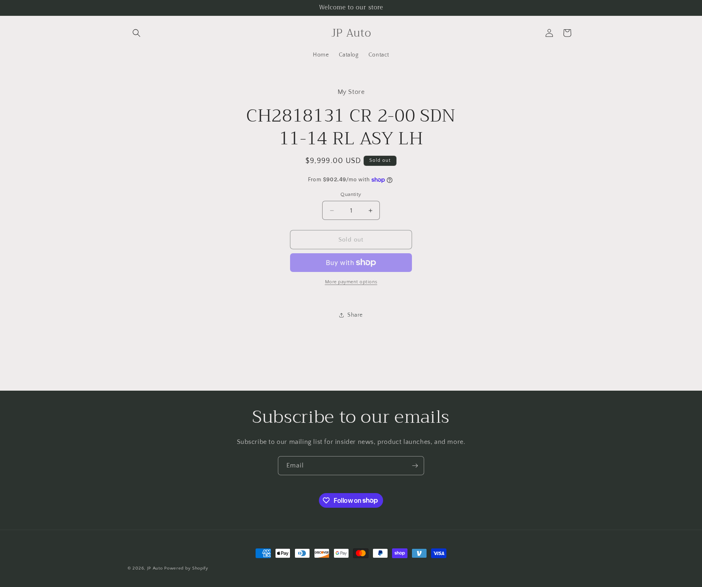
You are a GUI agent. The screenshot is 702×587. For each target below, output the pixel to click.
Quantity (350, 194)
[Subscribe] (415, 465)
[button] (136, 33)
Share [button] (355, 315)
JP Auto (155, 568)
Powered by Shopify (186, 568)
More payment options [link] (351, 282)
